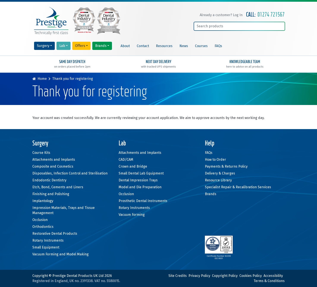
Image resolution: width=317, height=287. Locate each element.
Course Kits (41, 153)
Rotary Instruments (48, 240)
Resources (164, 46)
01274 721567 (271, 15)
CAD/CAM (126, 159)
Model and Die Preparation (140, 187)
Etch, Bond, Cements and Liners (57, 187)
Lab (62, 46)
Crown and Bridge (133, 166)
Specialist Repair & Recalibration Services (238, 187)
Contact (143, 46)
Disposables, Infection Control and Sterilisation (70, 173)
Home (42, 79)
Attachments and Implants (53, 159)
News (183, 46)
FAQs (218, 46)
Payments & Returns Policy (226, 166)
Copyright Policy (225, 276)
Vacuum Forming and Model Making (60, 254)
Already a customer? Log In (221, 15)
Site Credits (177, 276)
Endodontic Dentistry (49, 180)
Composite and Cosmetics (52, 166)
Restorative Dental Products (54, 233)
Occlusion (40, 220)
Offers (80, 46)
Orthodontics (42, 227)
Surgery (43, 46)
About (125, 46)
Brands (101, 46)
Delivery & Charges (220, 173)
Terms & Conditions (269, 281)
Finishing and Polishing (50, 194)
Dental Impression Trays (138, 180)
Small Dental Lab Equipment (141, 173)
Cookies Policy (250, 276)
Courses (201, 46)
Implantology (42, 201)
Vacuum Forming (132, 215)
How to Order (215, 159)
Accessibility (273, 276)
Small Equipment (45, 247)
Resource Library (218, 180)
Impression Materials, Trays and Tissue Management (63, 210)
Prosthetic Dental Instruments (143, 201)
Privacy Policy (199, 276)
